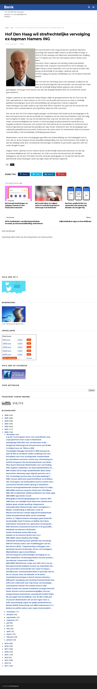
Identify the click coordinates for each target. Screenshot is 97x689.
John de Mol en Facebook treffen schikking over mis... (29, 454)
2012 (6, 663)
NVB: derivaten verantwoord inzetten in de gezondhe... (29, 527)
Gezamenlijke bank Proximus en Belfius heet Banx (27, 521)
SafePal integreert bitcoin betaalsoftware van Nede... (29, 462)
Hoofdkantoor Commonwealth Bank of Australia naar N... (30, 571)
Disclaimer (29, 358)
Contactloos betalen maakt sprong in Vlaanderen (27, 484)
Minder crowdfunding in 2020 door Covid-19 (24, 510)
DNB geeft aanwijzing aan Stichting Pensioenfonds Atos (30, 580)
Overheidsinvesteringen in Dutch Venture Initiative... (28, 577)
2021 (6, 429)
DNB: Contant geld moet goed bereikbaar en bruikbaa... (30, 479)
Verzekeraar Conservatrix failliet (20, 560)
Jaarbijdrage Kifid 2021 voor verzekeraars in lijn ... (27, 442)
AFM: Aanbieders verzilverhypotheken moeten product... (30, 557)
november (11, 612)
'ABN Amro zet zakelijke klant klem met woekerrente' (29, 501)
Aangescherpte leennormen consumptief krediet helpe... (30, 594)
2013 (6, 660)
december (11, 434)
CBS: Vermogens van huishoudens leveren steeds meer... (30, 482)
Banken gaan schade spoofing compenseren (25, 504)
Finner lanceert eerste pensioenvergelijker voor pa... (28, 591)
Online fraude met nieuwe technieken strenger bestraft (30, 588)
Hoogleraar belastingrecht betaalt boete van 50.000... (29, 445)
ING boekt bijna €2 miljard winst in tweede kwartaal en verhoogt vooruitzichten (47, 205)
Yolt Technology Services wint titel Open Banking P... (28, 476)
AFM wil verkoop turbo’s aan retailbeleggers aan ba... (29, 543)
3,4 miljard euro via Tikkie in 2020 (20, 448)
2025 (6, 418)
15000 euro (7, 347)
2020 (6, 432)
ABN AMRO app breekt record (18, 496)
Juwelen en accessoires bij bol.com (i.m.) (23, 535)
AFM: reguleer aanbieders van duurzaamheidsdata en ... (30, 468)
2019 (6, 643)
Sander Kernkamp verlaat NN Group (21, 532)
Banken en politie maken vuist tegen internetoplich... (29, 608)
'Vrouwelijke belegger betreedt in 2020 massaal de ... (28, 451)
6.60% (20, 347)
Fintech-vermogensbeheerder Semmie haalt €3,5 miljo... (30, 487)
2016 (6, 652)
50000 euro (7, 354)
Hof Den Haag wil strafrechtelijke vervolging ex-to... (28, 555)
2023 (6, 424)
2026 (6, 415)
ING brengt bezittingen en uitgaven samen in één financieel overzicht (16, 205)
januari (10, 640)
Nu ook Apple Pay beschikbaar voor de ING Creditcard (29, 597)
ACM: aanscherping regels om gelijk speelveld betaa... (29, 602)
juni (8, 626)
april (9, 631)
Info (28, 340)
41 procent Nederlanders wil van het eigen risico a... (28, 600)
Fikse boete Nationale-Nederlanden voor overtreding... (29, 465)
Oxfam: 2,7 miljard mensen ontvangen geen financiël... (29, 518)
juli (8, 623)
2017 (6, 649)
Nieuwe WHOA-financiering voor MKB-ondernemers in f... (30, 605)
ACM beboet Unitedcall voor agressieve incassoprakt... (29, 524)
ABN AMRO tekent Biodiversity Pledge (22, 538)
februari (10, 637)
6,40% (20, 351)
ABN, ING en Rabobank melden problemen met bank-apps (30, 493)
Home (7, 28)
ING (12, 28)
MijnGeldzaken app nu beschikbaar (21, 552)
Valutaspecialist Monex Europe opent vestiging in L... (28, 507)
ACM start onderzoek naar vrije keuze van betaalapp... (29, 583)
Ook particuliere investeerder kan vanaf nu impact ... (28, 569)
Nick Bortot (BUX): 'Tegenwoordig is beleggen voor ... (29, 546)
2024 (6, 421)
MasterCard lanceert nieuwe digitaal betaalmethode (28, 513)
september (11, 617)
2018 (6, 646)
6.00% (20, 343)
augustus (11, 620)
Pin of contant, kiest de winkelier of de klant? (25, 574)
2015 (6, 655)
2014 (6, 657)
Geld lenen (7, 336)
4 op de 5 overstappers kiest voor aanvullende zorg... (28, 437)
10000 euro (7, 343)
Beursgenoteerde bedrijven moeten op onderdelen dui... (30, 566)
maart (9, 634)
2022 (6, 426)
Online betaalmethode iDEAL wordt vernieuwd (25, 515)
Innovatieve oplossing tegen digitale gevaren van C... (29, 473)
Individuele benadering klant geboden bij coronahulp (28, 541)
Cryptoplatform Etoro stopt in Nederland (23, 439)
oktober (10, 614)
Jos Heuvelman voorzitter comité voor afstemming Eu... (30, 459)
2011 (6, 666)
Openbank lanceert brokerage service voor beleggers (29, 549)
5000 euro (6, 340)
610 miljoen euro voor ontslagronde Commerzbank (27, 456)
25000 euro (7, 351)
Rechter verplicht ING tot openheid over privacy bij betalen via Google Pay (76, 205)
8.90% (20, 340)
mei (8, 628)
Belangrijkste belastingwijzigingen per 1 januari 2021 (28, 498)
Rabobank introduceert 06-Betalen (21, 529)
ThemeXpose (14, 686)
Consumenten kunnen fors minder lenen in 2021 (26, 586)
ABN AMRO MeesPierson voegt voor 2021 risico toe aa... (29, 563)
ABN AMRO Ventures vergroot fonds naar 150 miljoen (28, 490)
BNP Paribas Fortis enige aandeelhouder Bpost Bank (28, 470)
